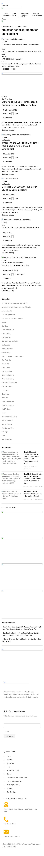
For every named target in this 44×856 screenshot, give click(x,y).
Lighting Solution (8, 405)
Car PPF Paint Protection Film (12, 263)
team (3, 225)
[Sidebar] (2, 853)
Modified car (6, 409)
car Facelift (6, 140)
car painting (6, 352)
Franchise (5, 390)
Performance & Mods (9, 417)
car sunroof (6, 367)
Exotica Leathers (9, 633)
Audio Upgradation (8, 315)
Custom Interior (7, 386)
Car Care (5, 326)
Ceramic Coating (8, 375)
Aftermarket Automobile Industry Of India (16, 307)
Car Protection (7, 360)
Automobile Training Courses (12, 318)
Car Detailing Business (10, 341)
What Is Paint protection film (15, 265)
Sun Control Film (8, 428)
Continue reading (8, 130)
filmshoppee (22, 51)
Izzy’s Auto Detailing (11, 627)
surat (3, 54)
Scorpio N (37, 51)
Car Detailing (6, 337)
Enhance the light (11, 51)
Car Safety (5, 364)
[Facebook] (6, 704)
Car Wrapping (7, 99)
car (3, 51)
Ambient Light (7, 311)
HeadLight (5, 394)
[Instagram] (11, 704)
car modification (7, 26)
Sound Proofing (7, 420)
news (3, 413)
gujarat (30, 51)
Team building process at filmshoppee (20, 227)
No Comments (37, 486)
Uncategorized (7, 439)
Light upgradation (20, 26)
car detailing (6, 333)
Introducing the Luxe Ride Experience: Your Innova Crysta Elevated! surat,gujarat (20, 146)
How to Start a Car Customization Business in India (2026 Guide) (32, 494)
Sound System (7, 424)
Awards (4, 322)
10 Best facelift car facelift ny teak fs (14, 303)
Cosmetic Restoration (9, 382)
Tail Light (5, 432)
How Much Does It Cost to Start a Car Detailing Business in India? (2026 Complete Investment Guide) (33, 478)
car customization (8, 330)
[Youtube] (17, 704)
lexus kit (4, 398)
